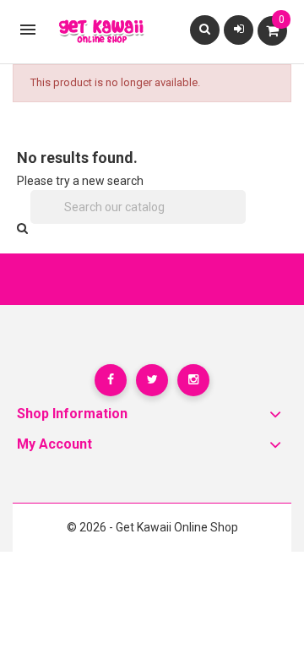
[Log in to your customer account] (239, 28)
